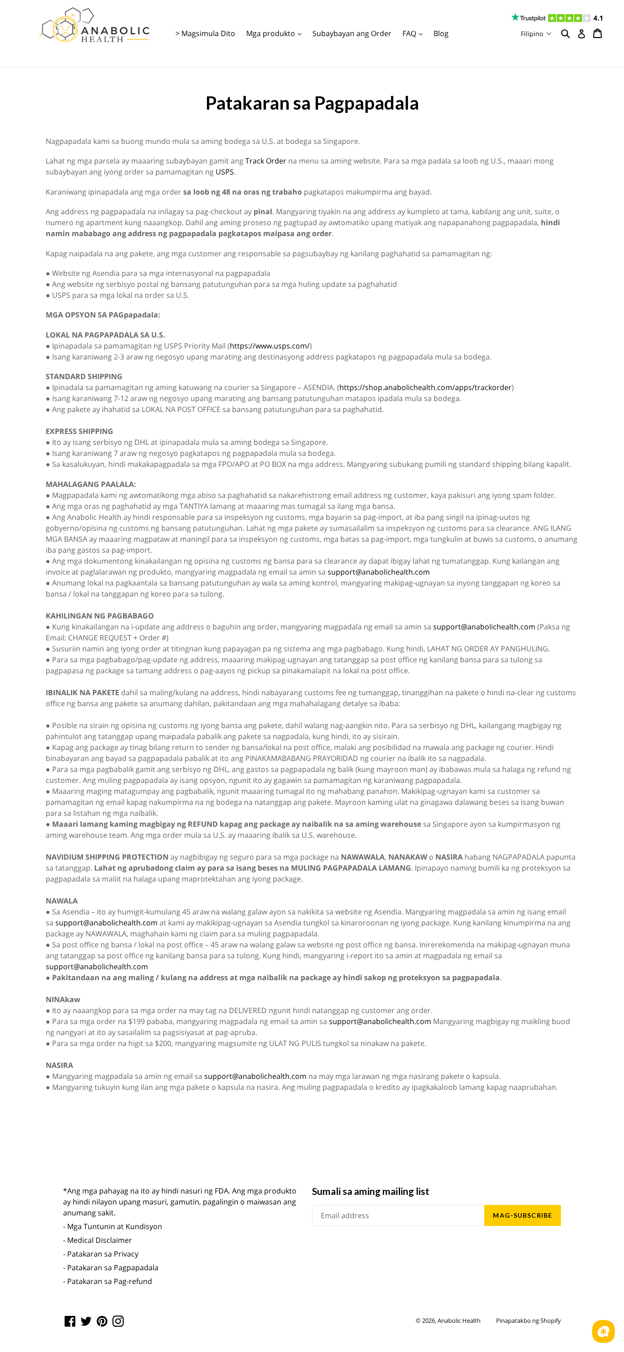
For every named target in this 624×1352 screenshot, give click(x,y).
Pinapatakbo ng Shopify (528, 1320)
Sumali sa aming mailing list (370, 1191)
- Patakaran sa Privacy (100, 1254)
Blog (441, 33)
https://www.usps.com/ (270, 346)
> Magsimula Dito (205, 33)
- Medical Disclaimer (97, 1240)
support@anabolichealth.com (379, 572)
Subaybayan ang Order (351, 33)
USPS (225, 172)
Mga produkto (276, 33)
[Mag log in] (581, 33)
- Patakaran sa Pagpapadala (111, 1267)
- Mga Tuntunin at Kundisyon (112, 1226)
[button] (536, 34)
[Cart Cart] (598, 33)
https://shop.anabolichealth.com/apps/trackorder (425, 387)
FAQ (414, 33)
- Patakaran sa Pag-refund (107, 1281)
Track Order (265, 161)
